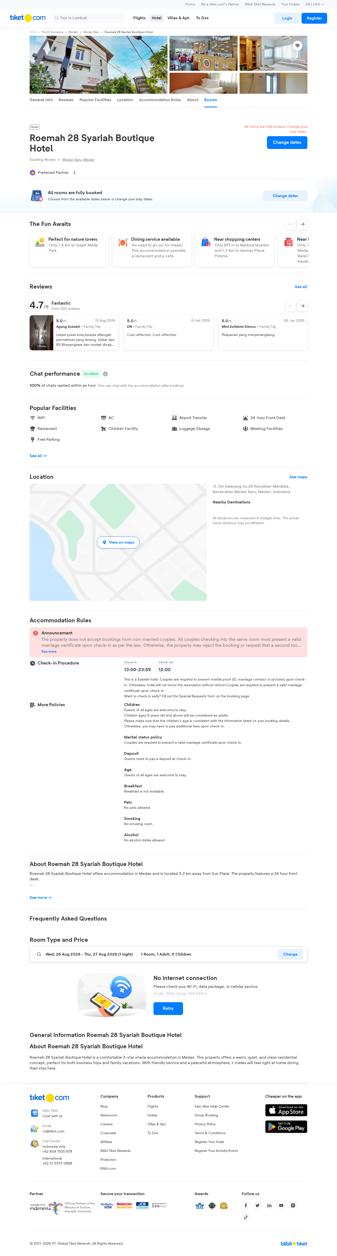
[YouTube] (281, 1205)
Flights (153, 1106)
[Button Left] (291, 305)
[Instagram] (293, 1205)
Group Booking (206, 1115)
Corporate (108, 1133)
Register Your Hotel (209, 1142)
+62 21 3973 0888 (57, 1163)
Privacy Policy (205, 1124)
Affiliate (106, 1142)
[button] (118, 542)
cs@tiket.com (53, 1131)
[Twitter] (258, 1205)
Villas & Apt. (157, 1124)
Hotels (152, 1115)
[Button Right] (302, 305)
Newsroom (108, 1115)
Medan (73, 32)
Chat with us (52, 1116)
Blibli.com (108, 1168)
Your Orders (290, 4)
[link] (287, 18)
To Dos (153, 1133)
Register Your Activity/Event (216, 1151)
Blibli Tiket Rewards (260, 4)
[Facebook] (246, 1205)
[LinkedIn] (269, 1205)
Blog (104, 1106)
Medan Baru (91, 32)
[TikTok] (246, 1217)
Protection (108, 1160)
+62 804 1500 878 (57, 1151)
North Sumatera (52, 32)
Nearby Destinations (231, 502)
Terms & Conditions (210, 1133)
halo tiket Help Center (212, 1106)
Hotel (33, 32)
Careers (106, 1124)
